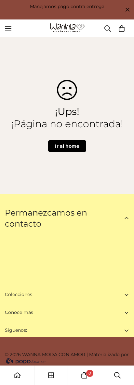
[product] (17, 375)
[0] (121, 28)
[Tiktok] (52, 346)
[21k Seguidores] (12, 346)
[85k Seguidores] (32, 346)
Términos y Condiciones (32, 357)
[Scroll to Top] (122, 350)
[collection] (51, 375)
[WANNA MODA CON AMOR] (67, 28)
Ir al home (67, 146)
